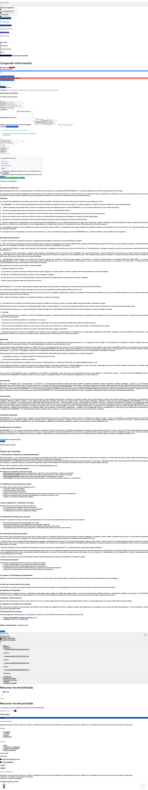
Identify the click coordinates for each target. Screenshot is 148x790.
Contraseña (4, 14)
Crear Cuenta (7, 25)
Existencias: (4, 67)
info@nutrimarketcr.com (48, 465)
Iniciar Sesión (6, 18)
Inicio (7, 646)
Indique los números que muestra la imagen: (15, 125)
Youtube (6, 681)
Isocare (5, 666)
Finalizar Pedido (6, 55)
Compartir (3, 90)
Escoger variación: (6, 69)
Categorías (7, 648)
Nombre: (3, 102)
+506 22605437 (8, 762)
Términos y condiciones (11, 747)
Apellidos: (3, 104)
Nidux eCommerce (8, 781)
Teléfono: (3, 108)
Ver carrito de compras (20, 55)
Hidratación (6, 673)
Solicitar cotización (12, 126)
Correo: (2, 106)
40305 (2, 765)
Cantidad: (3, 109)
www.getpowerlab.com (12, 459)
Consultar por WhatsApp (9, 93)
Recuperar (5, 32)
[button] (0, 641)
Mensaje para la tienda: (8, 117)
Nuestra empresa (9, 678)
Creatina (6, 659)
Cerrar (3, 126)
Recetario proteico (10, 680)
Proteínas (6, 653)
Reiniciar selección (8, 76)
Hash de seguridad (7, 7)
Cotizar (3, 87)
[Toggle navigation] (0, 643)
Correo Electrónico (7, 11)
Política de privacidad (11, 748)
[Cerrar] (0, 6)
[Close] (0, 57)
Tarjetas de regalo (10, 683)
